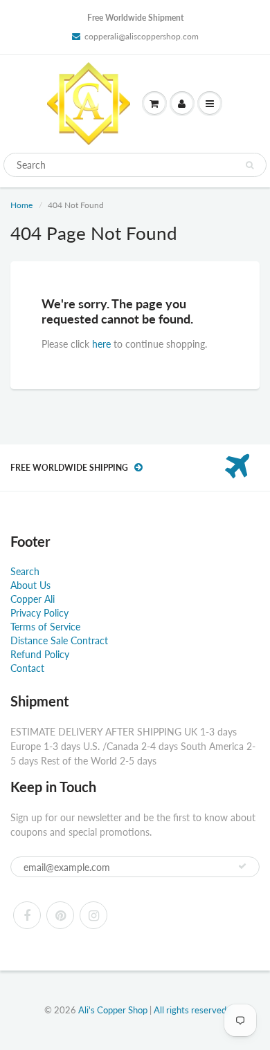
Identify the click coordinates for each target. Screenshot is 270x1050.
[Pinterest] (60, 915)
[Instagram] (93, 915)
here (101, 344)
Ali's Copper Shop (112, 1009)
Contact (27, 668)
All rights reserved (190, 1009)
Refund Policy (39, 654)
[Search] (249, 165)
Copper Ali (32, 599)
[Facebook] (27, 915)
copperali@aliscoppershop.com (141, 36)
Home (21, 205)
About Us (30, 585)
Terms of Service (45, 626)
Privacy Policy (39, 613)
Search (24, 571)
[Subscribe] (242, 866)
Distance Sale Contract (59, 640)
